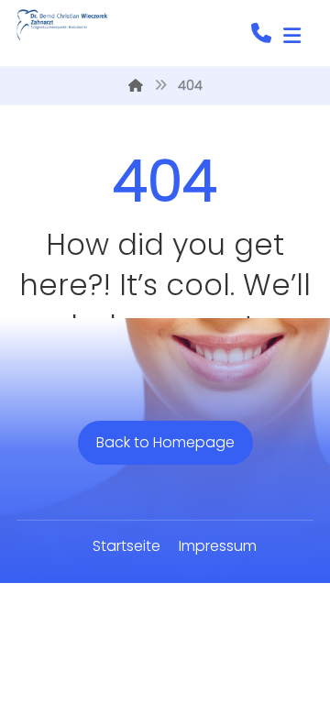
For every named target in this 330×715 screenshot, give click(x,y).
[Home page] (135, 85)
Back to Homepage (165, 442)
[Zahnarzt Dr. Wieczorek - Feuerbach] (62, 25)
